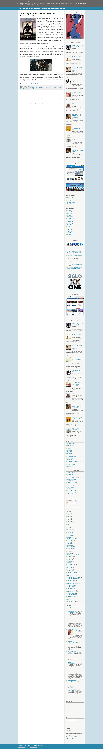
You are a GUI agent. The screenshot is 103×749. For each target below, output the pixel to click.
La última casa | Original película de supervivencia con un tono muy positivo (74, 269)
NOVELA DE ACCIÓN (71, 574)
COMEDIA (69, 220)
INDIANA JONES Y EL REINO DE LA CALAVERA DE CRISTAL (77, 150)
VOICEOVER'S (70, 466)
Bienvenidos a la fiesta (72, 689)
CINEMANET (70, 448)
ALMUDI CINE (70, 445)
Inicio (42, 98)
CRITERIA (69, 488)
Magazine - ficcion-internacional (74, 607)
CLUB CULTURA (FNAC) (72, 482)
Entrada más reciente (24, 98)
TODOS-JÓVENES (71, 199)
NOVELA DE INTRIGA (72, 582)
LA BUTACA (69, 455)
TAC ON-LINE (70, 463)
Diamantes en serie (72, 651)
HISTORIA (69, 559)
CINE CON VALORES (35, 8)
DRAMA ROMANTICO (72, 550)
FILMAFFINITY (70, 453)
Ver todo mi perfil (70, 738)
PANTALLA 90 (70, 459)
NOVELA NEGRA (55, 8)
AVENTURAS (70, 213)
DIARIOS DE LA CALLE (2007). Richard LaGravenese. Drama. (77, 81)
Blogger (41, 745)
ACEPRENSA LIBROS (72, 474)
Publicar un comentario (25, 96)
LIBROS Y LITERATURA (72, 493)
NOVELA (69, 570)
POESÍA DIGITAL (70, 487)
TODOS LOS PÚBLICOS (72, 197)
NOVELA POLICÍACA (71, 591)
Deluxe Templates (33, 746)
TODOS (69, 599)
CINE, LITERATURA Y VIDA (30, 745)
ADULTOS (69, 203)
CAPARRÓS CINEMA (71, 447)
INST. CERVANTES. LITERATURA (74, 477)
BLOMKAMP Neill (40, 87)
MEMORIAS (70, 569)
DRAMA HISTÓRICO (71, 228)
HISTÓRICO (69, 231)
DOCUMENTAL (70, 224)
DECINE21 (69, 450)
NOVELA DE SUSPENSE (72, 583)
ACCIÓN (29, 87)
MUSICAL (69, 232)
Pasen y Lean (70, 619)
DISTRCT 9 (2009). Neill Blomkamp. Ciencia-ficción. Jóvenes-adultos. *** (38, 15)
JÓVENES (69, 200)
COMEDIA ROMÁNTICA (72, 221)
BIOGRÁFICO (70, 216)
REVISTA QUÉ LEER (71, 490)
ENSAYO (69, 553)
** (67, 510)
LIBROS (28, 8)
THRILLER (69, 234)
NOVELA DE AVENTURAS (72, 575)
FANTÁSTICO (70, 229)
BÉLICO (69, 215)
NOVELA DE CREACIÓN (72, 578)
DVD (49, 8)
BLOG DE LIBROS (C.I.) (72, 492)
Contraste (70, 641)
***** (68, 514)
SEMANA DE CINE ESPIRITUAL (74, 461)
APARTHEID (34, 87)
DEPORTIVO (70, 223)
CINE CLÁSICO (70, 532)
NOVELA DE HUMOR (71, 580)
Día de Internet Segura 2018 (73, 642)
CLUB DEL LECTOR (71, 479)
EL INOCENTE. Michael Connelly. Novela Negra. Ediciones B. (77, 69)
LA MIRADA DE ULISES (72, 456)
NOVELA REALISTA (71, 593)
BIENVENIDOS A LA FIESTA (73, 484)
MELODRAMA (70, 567)
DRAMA (69, 226)
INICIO (20, 8)
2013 (68, 521)
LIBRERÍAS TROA (71, 472)
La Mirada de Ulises (72, 680)
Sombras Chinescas (72, 671)
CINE (24, 8)
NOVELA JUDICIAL (71, 588)
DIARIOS (69, 542)
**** (68, 513)
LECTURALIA (70, 480)
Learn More (79, 3)
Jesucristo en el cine (72, 629)
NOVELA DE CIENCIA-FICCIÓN (74, 577)
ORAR (73, 103)
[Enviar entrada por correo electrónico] (31, 86)
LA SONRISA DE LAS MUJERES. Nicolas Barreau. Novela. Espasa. (78, 116)
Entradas (70, 500)
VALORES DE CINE (71, 464)
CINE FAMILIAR (63, 8)
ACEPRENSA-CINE (71, 443)
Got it (84, 3)
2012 (68, 519)
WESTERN (69, 236)
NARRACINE (70, 458)
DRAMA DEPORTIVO (71, 546)
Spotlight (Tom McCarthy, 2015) (74, 673)
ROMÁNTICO (70, 596)
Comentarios (70, 502)
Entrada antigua (59, 98)
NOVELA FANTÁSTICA (72, 585)
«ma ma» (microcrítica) (72, 681)
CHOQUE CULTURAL (49, 87)
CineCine (69, 730)
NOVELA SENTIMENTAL (72, 594)
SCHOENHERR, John (72, 690)
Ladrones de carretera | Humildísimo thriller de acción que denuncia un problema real (74, 257)
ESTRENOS (44, 8)
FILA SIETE (69, 451)
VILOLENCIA (36, 88)
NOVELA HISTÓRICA (71, 586)
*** (24, 87)
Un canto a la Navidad (72, 663)
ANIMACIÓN (69, 212)
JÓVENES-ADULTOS (30, 88)
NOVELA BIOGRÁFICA (72, 572)
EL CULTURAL (70, 476)
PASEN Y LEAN (70, 485)
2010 (68, 516)
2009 (26, 87)
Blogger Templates (21, 746)
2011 (68, 518)
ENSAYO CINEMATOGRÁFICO (74, 554)
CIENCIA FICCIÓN (57, 87)
